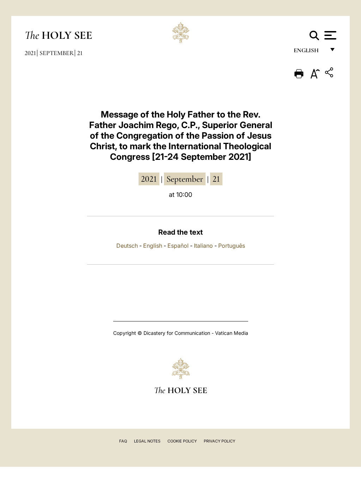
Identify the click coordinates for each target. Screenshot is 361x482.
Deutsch (127, 245)
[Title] (330, 73)
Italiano (203, 245)
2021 (30, 53)
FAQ (123, 441)
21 (79, 53)
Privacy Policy (219, 441)
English (309, 52)
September (56, 53)
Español (178, 245)
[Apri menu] (329, 35)
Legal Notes (147, 441)
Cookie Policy (182, 441)
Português (231, 245)
